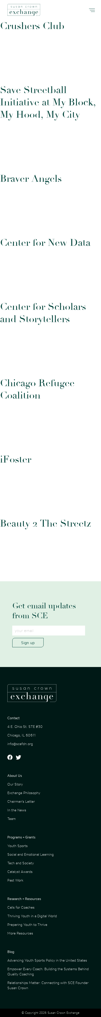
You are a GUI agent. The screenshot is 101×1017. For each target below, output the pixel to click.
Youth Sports (17, 846)
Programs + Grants (21, 837)
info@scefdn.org (20, 744)
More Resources (20, 933)
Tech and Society (20, 863)
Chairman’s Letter (21, 801)
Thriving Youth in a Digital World (32, 916)
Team (11, 819)
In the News (16, 810)
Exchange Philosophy (23, 793)
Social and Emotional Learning (30, 854)
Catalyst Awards (20, 871)
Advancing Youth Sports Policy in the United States (47, 960)
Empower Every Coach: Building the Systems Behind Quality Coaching (48, 971)
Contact (13, 718)
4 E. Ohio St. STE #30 (25, 726)
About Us (14, 775)
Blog (10, 952)
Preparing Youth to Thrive (27, 924)
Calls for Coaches (21, 907)
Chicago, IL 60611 (21, 735)
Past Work (15, 880)
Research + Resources (24, 899)
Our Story (15, 784)
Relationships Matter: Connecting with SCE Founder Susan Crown (47, 985)
